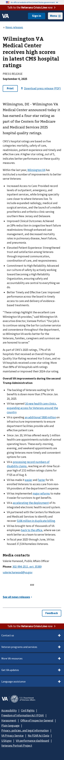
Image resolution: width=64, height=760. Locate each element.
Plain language (10, 725)
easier (28, 480)
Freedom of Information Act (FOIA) (22, 715)
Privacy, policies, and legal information (25, 730)
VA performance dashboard (32, 741)
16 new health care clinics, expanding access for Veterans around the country (32, 408)
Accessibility (9, 710)
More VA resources (12, 658)
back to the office (31, 530)
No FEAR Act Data (38, 735)
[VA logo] (5, 16)
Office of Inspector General (36, 720)
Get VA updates (10, 670)
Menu (53, 16)
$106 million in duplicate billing (36, 521)
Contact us (7, 635)
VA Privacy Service (12, 735)
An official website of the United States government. (33, 2)
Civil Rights (27, 710)
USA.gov (6, 741)
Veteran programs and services (19, 647)
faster (41, 480)
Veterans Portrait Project (16, 745)
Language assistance (13, 681)
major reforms (41, 493)
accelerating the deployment (31, 503)
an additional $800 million (40, 417)
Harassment (8, 720)
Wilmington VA (36, 170)
